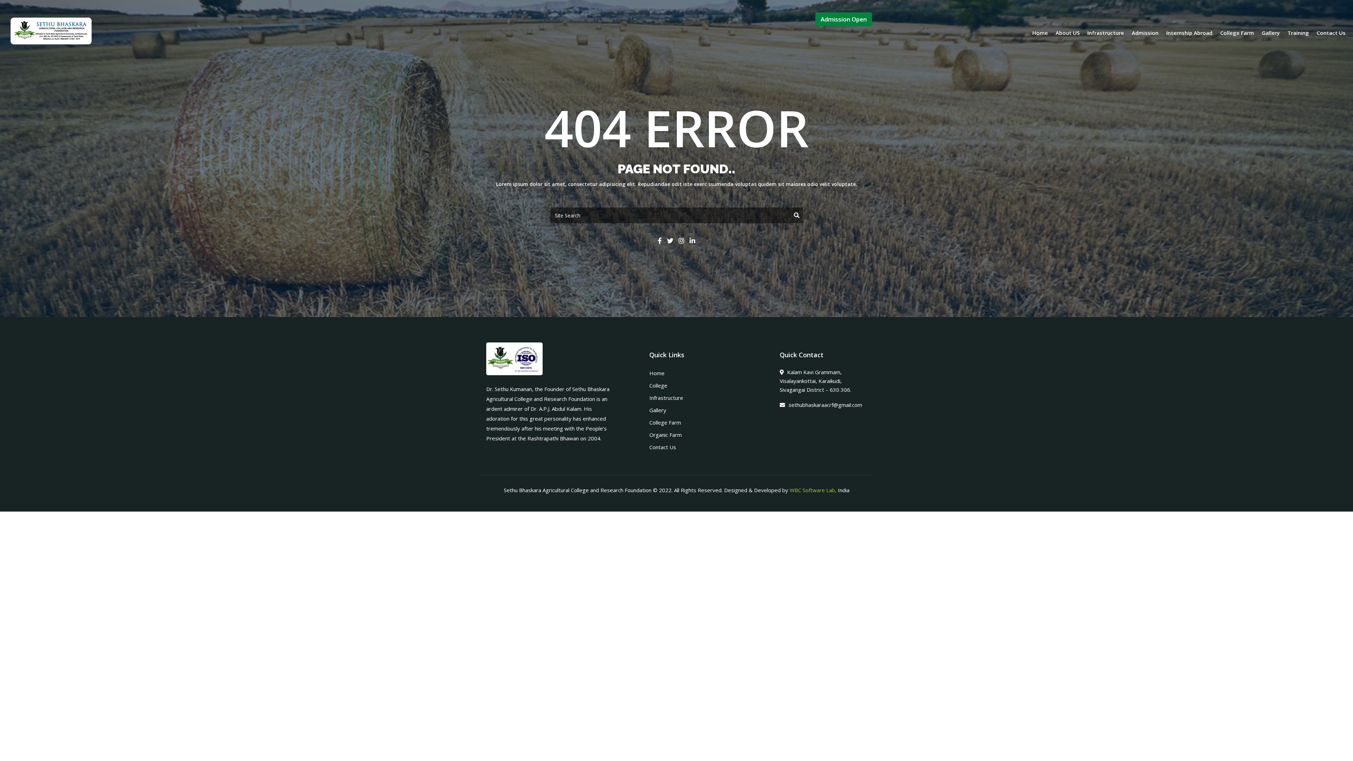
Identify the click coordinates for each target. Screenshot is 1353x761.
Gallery (1271, 32)
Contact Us (1331, 32)
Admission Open (844, 19)
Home (1040, 32)
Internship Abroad (1189, 32)
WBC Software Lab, (813, 490)
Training (1298, 32)
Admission (1145, 32)
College (658, 385)
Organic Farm (665, 434)
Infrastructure (1105, 32)
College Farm (1237, 32)
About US (1068, 32)
